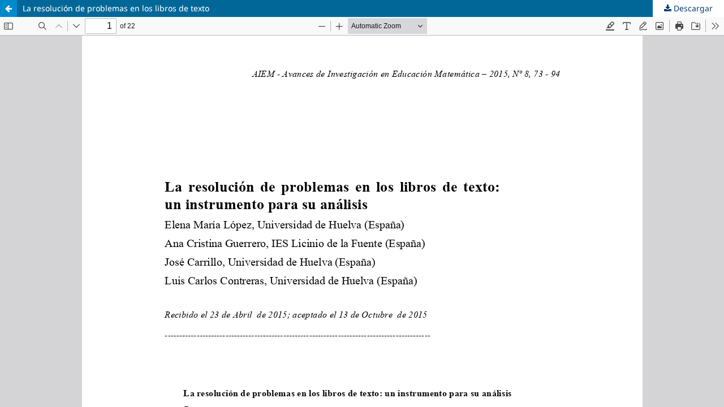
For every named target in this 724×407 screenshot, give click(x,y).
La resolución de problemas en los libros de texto (116, 8)
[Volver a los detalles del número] (8, 8)
